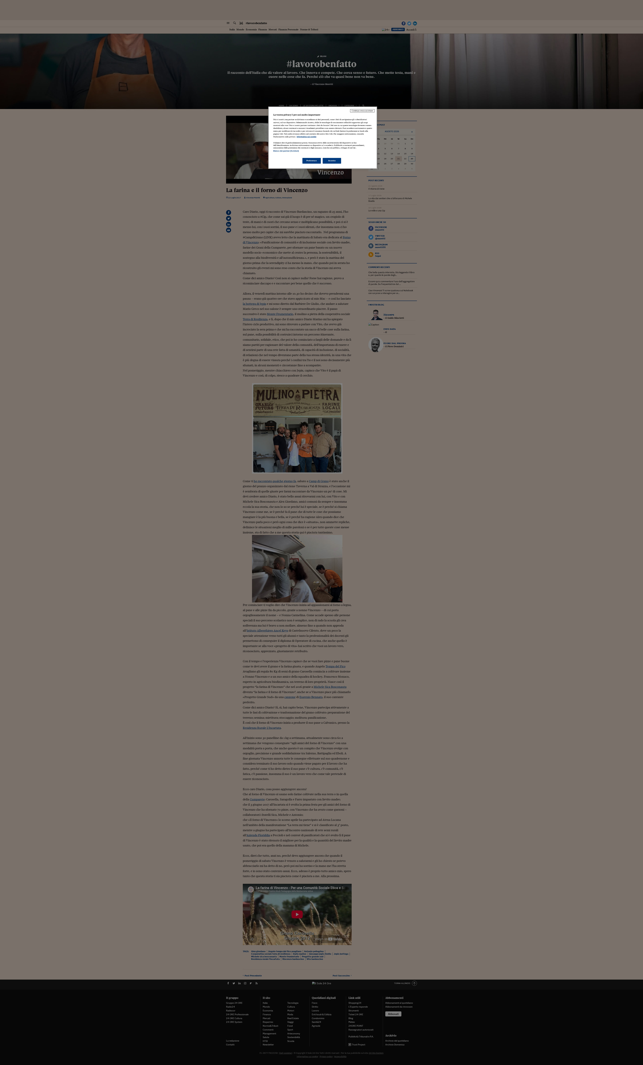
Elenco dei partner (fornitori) (286, 151)
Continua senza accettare (362, 111)
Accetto (332, 161)
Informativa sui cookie (306, 137)
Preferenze (311, 161)
